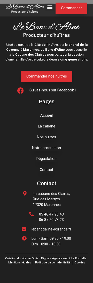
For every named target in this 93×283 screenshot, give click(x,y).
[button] (49, 7)
